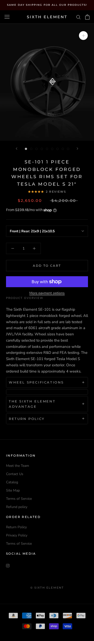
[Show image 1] (26, 149)
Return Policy (16, 527)
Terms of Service (19, 498)
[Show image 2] (31, 149)
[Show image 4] (42, 149)
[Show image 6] (52, 149)
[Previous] (16, 148)
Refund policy (16, 507)
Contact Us (14, 474)
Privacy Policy (16, 535)
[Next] (77, 148)
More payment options (47, 293)
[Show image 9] (68, 149)
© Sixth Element (47, 587)
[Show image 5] (47, 149)
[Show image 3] (36, 149)
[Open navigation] (7, 17)
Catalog (12, 482)
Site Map (13, 490)
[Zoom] (83, 35)
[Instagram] (8, 565)
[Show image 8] (63, 149)
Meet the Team (17, 465)
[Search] (78, 17)
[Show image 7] (57, 149)
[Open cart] (87, 16)
